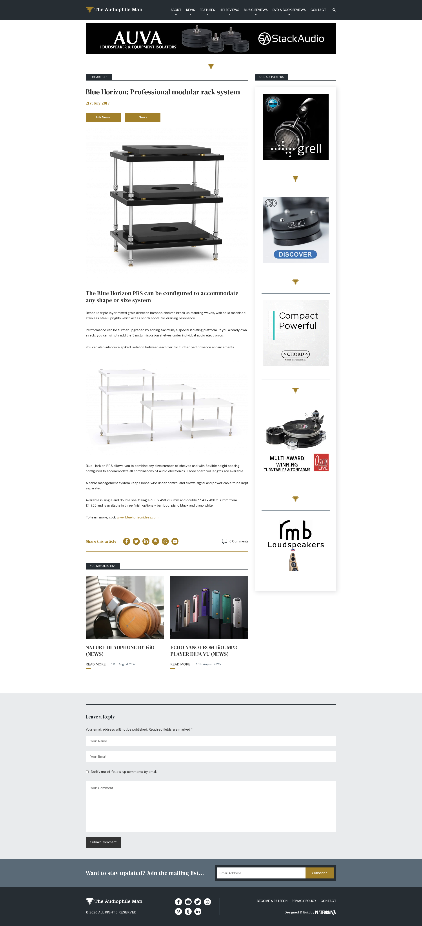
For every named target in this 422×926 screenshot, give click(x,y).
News (190, 10)
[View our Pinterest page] (178, 911)
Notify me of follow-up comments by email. (124, 771)
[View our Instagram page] (207, 901)
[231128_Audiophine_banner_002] (296, 231)
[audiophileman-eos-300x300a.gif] (296, 551)
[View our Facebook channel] (188, 901)
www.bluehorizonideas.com (137, 517)
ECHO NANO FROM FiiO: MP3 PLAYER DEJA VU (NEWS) (203, 650)
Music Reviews (256, 10)
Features (207, 10)
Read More (96, 664)
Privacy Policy (304, 901)
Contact (318, 10)
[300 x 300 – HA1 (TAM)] (296, 127)
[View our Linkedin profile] (197, 911)
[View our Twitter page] (197, 901)
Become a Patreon (272, 901)
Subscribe (319, 873)
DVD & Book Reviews (289, 10)
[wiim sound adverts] (296, 442)
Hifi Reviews (229, 10)
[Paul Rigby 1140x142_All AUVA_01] (211, 39)
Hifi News (103, 117)
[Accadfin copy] (296, 334)
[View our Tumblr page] (188, 911)
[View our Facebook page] (178, 901)
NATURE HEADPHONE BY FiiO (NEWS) (120, 650)
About (176, 10)
